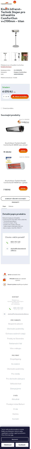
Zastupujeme (15, 389)
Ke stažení (15, 364)
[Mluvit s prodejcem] (7, 108)
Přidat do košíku (21, 96)
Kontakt (15, 419)
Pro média (15, 374)
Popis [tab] (4, 206)
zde (12, 435)
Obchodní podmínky (15, 329)
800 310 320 (15, 242)
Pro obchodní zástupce (15, 379)
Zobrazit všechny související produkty (15, 199)
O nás (15, 409)
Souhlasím (22, 445)
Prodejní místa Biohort (15, 404)
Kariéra (15, 414)
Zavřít (10, 106)
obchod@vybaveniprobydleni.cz (18, 314)
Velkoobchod (15, 384)
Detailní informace (6, 67)
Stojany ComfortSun (20, 72)
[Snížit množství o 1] (3, 96)
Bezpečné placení (15, 324)
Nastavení (15, 439)
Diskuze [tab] (11, 206)
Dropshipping (15, 359)
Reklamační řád (15, 343)
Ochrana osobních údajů (15, 334)
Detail (23, 150)
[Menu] (14, 2)
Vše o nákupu (15, 348)
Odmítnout (8, 445)
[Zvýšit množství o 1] (8, 96)
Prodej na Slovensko (15, 338)
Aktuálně (15, 399)
